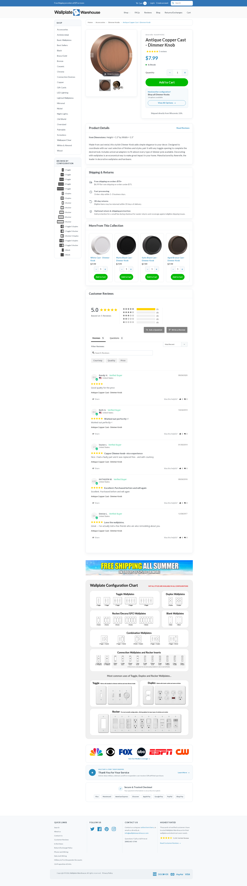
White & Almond (64, 145)
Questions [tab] (114, 338)
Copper (60, 82)
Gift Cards (61, 87)
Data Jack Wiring (60, 856)
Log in (152, 3)
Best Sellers (62, 45)
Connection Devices (66, 77)
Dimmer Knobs (114, 22)
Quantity (150, 72)
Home (90, 22)
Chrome (60, 71)
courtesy (97, 360)
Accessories (62, 29)
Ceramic (60, 66)
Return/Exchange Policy (63, 848)
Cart (142, 3)
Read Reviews (183, 128)
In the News (58, 844)
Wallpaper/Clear (64, 140)
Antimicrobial (63, 35)
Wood (59, 150)
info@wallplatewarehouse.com (137, 833)
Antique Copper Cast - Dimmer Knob (106, 392)
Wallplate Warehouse (78, 873)
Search (56, 827)
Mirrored (61, 103)
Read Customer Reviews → (170, 843)
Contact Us (58, 836)
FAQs (137, 12)
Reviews (148, 12)
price (123, 360)
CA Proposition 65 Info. (63, 864)
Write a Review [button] (178, 330)
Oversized (61, 124)
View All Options (167, 103)
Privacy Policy (107, 873)
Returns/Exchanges (173, 12)
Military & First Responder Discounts (68, 860)
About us (57, 831)
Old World (61, 119)
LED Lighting (62, 92)
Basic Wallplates (64, 40)
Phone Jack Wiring (61, 852)
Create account (162, 3)
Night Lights (62, 114)
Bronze (60, 61)
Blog (158, 12)
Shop (126, 12)
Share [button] (96, 399)
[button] (181, 399)
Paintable (61, 129)
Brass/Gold (62, 56)
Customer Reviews (61, 840)
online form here (147, 827)
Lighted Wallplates (65, 98)
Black (59, 50)
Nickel (59, 108)
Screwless (61, 135)
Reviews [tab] (96, 338)
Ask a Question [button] (155, 330)
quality (111, 360)
